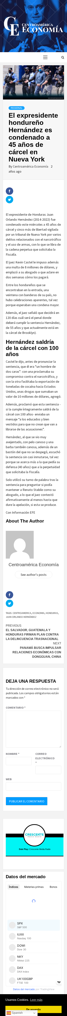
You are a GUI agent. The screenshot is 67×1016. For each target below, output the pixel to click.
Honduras (52, 613)
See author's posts (34, 574)
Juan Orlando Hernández (21, 617)
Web (9, 779)
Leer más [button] (36, 999)
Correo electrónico (44, 758)
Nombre (12, 754)
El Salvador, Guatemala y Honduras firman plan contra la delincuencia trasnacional (32, 632)
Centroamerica (22, 613)
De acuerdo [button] (33, 1009)
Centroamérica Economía (31, 166)
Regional (16, 108)
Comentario (15, 707)
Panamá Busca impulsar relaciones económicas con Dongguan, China (36, 650)
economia (38, 613)
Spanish (17, 1012)
